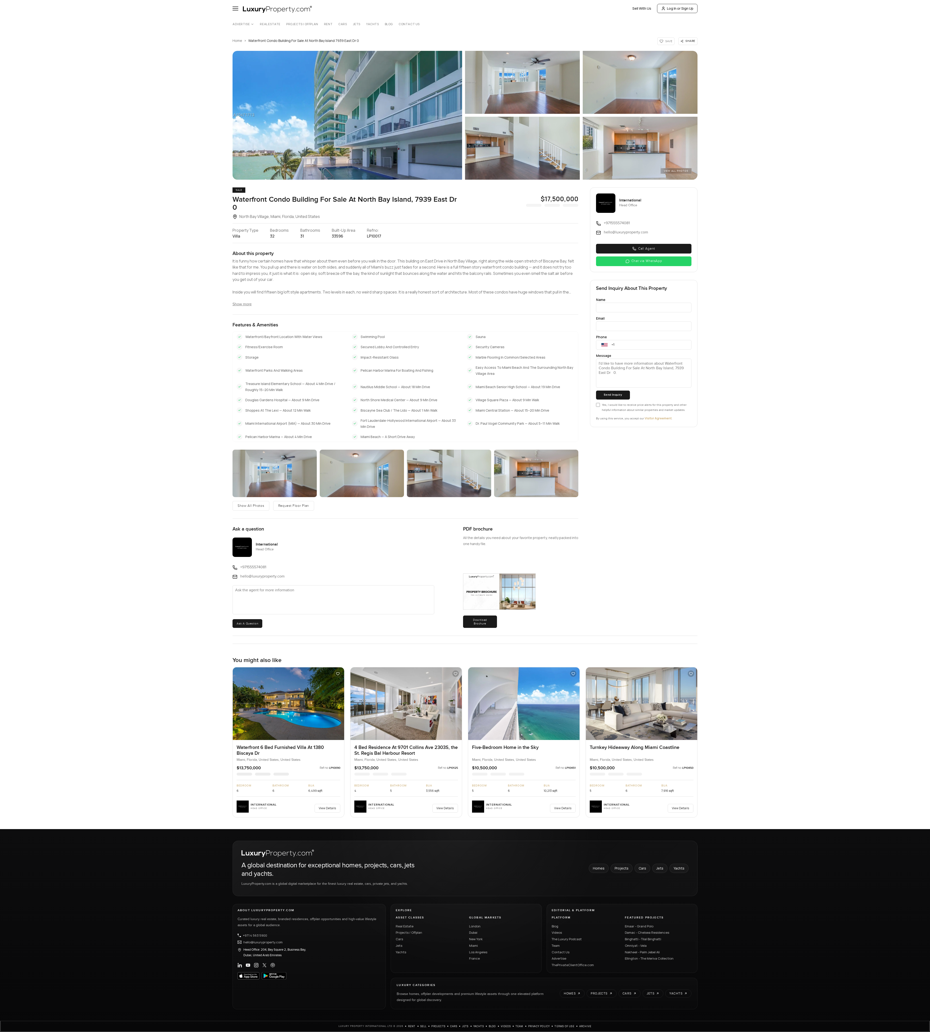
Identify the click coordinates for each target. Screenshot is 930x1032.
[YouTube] (248, 965)
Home (237, 40)
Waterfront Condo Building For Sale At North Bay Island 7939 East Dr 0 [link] (303, 40)
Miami (473, 945)
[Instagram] (256, 965)
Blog (389, 24)
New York (476, 939)
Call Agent (646, 249)
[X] (264, 965)
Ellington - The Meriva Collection (649, 958)
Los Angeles (478, 952)
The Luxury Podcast (567, 939)
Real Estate (270, 24)
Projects (621, 868)
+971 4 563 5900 (255, 935)
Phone (601, 337)
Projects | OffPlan (302, 24)
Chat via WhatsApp (646, 261)
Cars (342, 24)
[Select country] (604, 345)
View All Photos (676, 170)
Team (556, 945)
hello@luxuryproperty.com (263, 942)
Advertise (241, 24)
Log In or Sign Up (680, 8)
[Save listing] (337, 673)
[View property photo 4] (522, 148)
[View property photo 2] (522, 82)
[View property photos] (347, 115)
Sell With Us (641, 8)
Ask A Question (247, 623)
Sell (423, 1026)
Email (600, 318)
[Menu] (235, 8)
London (474, 926)
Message (603, 355)
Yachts (372, 24)
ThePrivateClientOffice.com (573, 965)
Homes (598, 868)
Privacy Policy (539, 1026)
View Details (327, 808)
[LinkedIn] (240, 965)
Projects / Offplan (409, 932)
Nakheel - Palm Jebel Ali (642, 952)
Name (600, 299)
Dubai (473, 932)
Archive (585, 1026)
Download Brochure (480, 621)
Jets (356, 24)
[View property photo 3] (640, 82)
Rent (328, 24)
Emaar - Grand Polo (639, 926)
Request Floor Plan (293, 506)
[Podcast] (273, 965)
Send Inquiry (613, 395)
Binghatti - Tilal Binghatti (643, 939)
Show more (242, 304)
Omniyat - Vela (636, 945)
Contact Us (409, 24)
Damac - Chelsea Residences (647, 932)
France (474, 958)
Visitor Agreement (658, 418)
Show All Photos (251, 506)
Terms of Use (564, 1026)
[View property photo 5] (640, 148)
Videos (557, 932)
